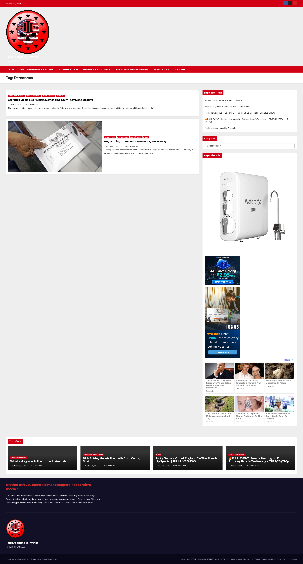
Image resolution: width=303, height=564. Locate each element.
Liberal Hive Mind (48, 95)
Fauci (231, 454)
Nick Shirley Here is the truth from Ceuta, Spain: (227, 106)
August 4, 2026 (92, 466)
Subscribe (179, 69)
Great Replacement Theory (93, 454)
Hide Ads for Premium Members (132, 69)
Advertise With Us (68, 69)
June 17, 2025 (16, 104)
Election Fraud (122, 137)
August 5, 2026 (19, 466)
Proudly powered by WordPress (18, 559)
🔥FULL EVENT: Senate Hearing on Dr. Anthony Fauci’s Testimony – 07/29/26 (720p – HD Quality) (259, 461)
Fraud (132, 137)
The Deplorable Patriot (22, 57)
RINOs (139, 137)
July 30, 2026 (236, 466)
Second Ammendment (18, 457)
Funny (158, 454)
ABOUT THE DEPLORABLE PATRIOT (36, 69)
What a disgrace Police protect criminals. (223, 100)
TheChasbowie (31, 104)
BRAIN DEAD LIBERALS (33, 95)
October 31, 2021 (114, 146)
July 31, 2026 (164, 466)
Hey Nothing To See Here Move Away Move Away (135, 141)
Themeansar (52, 559)
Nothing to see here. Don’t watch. (220, 128)
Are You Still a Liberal (16, 95)
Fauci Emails (239, 454)
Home (11, 69)
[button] (291, 69)
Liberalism (60, 95)
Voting (145, 137)
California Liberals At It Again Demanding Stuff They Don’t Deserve (50, 99)
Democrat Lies (110, 137)
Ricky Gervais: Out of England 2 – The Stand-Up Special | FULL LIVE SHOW (240, 113)
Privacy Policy (161, 69)
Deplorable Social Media (97, 69)
